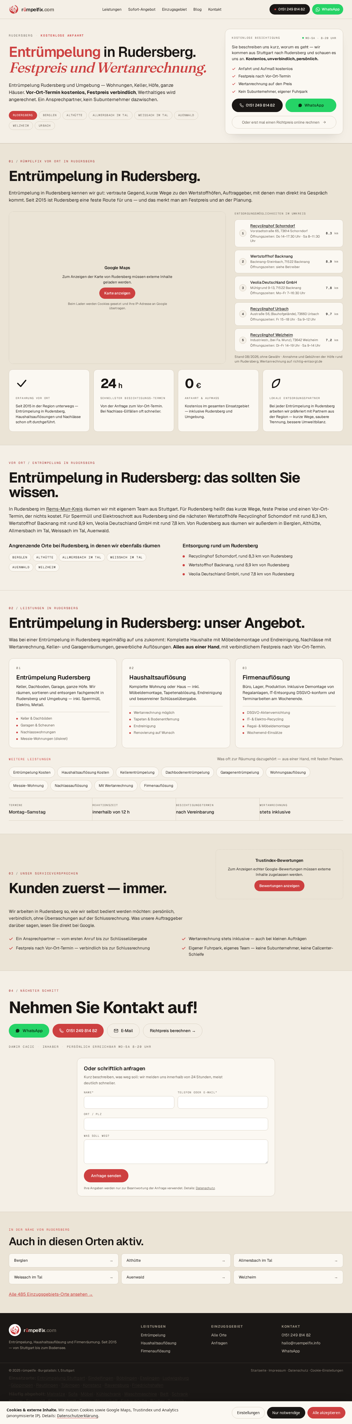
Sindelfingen (100, 1378)
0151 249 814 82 (260, 105)
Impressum (277, 1370)
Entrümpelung (153, 1335)
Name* (89, 1092)
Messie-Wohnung (28, 785)
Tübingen (70, 1385)
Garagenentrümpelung (240, 772)
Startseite (258, 1370)
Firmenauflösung (158, 785)
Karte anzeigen (117, 293)
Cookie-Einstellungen (326, 1370)
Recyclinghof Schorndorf (272, 225)
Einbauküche (134, 1401)
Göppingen (22, 1385)
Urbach (45, 125)
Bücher (157, 1401)
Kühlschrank (108, 1394)
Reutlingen (47, 1385)
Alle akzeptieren (326, 1412)
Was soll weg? (97, 1136)
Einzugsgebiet (174, 9)
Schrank (180, 1394)
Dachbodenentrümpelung (188, 772)
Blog (197, 9)
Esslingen (150, 1378)
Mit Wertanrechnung (116, 785)
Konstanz (92, 1385)
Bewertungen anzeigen (279, 885)
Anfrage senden (106, 1175)
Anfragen (219, 1343)
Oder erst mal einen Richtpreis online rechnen (281, 122)
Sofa (73, 1394)
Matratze (56, 1394)
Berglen (50, 115)
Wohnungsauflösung (288, 772)
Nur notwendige (286, 1412)
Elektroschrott (62, 1401)
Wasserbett (106, 1401)
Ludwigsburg (176, 1378)
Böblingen (126, 1378)
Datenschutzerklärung (77, 1415)
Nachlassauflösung (71, 785)
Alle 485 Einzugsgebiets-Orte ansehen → (51, 1294)
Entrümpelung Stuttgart (61, 1378)
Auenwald (186, 115)
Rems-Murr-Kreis (64, 509)
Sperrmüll (35, 1401)
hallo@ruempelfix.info (301, 1343)
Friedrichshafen (147, 1385)
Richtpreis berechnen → (173, 1030)
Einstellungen (248, 1412)
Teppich (176, 1401)
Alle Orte (219, 1335)
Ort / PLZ (93, 1114)
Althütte (74, 115)
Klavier (16, 1401)
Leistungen (112, 9)
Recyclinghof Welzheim (271, 334)
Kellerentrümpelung (137, 772)
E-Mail (127, 1030)
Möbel (87, 1394)
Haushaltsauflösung (158, 1343)
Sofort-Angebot (141, 9)
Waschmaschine (140, 1394)
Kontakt (214, 9)
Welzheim (21, 125)
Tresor (85, 1401)
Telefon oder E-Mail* (197, 1092)
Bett (164, 1394)
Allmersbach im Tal (111, 115)
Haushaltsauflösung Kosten (85, 772)
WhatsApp (314, 105)
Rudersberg (23, 115)
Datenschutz (205, 1188)
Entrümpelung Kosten (32, 772)
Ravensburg (117, 1385)
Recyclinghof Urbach (269, 308)
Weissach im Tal (153, 115)
